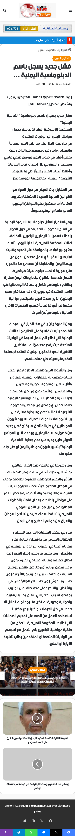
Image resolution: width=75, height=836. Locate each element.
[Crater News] (37, 10)
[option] (37, 676)
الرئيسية (62, 50)
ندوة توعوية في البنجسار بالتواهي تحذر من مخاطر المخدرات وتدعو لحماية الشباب (38, 680)
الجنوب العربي (46, 50)
